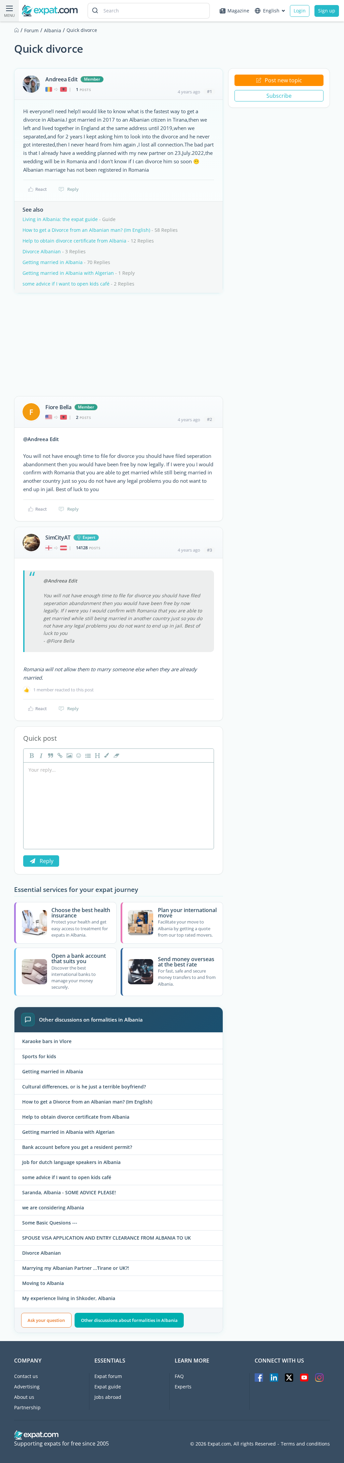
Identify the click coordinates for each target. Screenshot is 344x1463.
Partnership (27, 1407)
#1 (209, 91)
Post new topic (283, 80)
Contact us (26, 1376)
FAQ (179, 1376)
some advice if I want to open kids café (66, 284)
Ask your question (46, 1320)
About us (24, 1397)
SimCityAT (58, 537)
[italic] (40, 755)
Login (300, 10)
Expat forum (108, 1376)
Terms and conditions (305, 1444)
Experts (183, 1386)
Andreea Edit (61, 79)
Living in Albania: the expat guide (60, 219)
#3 (209, 550)
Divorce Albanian (42, 251)
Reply (73, 189)
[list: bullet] (87, 755)
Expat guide (107, 1386)
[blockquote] (49, 755)
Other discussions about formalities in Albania (129, 1320)
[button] (106, 755)
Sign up (326, 10)
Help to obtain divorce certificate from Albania (74, 241)
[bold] (31, 755)
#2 (209, 419)
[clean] (115, 755)
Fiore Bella (58, 407)
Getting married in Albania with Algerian (68, 273)
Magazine (238, 10)
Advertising (27, 1386)
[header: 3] (96, 755)
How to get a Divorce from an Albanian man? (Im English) (86, 230)
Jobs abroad (107, 1397)
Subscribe (279, 95)
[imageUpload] (68, 755)
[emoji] (78, 755)
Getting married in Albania (53, 262)
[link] (59, 755)
